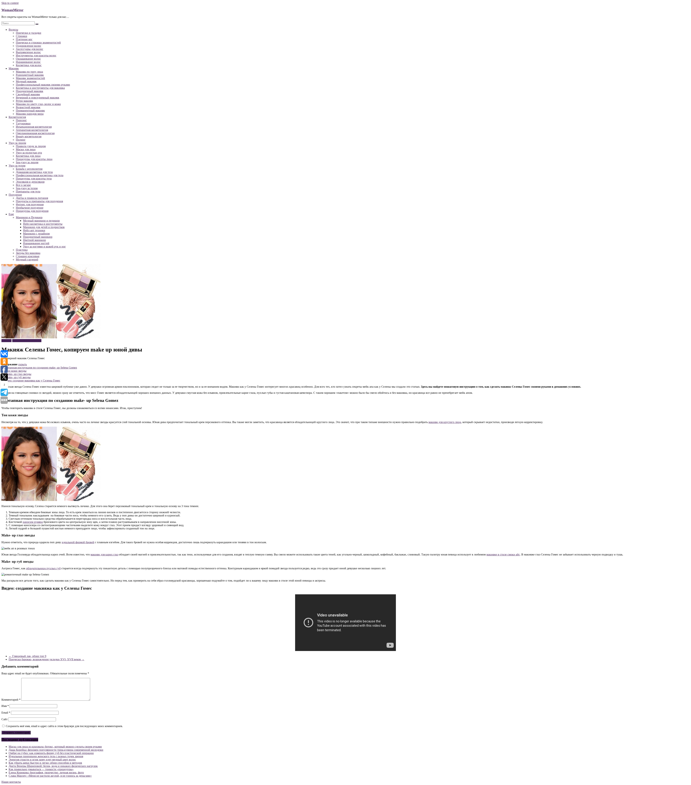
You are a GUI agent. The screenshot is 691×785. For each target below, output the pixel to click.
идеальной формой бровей (78, 542)
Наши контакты (11, 781)
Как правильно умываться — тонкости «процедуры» (41, 769)
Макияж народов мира (30, 113)
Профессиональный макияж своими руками (43, 84)
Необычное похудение (29, 207)
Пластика (22, 249)
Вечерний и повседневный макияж (37, 97)
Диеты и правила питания (32, 197)
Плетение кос (24, 39)
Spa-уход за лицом (27, 162)
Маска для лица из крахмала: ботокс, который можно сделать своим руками (55, 746)
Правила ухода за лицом (31, 146)
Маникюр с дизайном (36, 233)
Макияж (14, 68)
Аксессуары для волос (29, 49)
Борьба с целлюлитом (29, 168)
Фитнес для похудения (30, 204)
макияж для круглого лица (444, 422)
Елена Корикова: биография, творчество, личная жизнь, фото (46, 772)
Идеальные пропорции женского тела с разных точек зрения (46, 756)
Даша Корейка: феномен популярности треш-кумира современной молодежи (56, 749)
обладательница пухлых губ (43, 568)
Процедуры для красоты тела (34, 178)
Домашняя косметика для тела (34, 172)
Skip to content (10, 2)
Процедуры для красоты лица (34, 159)
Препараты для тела (28, 191)
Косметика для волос (29, 65)
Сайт (4, 719)
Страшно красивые (27, 256)
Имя (5, 705)
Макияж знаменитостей (30, 78)
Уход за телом (17, 165)
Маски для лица (25, 149)
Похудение (15, 194)
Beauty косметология (28, 136)
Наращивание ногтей (36, 243)
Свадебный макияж (28, 94)
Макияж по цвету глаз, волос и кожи (38, 104)
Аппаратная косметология (32, 129)
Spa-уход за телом (27, 188)
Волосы (13, 29)
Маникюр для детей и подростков (44, 227)
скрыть (22, 364)
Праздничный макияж (29, 91)
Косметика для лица (28, 155)
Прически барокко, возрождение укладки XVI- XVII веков (46, 659)
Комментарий (11, 699)
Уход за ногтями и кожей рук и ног (44, 246)
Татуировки (23, 123)
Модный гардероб (27, 259)
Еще (11, 214)
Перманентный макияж (30, 110)
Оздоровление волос (28, 45)
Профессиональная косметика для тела (39, 175)
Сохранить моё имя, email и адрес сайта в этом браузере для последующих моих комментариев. (64, 726)
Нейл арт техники (34, 230)
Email (5, 712)
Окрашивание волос (28, 58)
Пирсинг (21, 120)
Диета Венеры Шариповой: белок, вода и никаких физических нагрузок (53, 766)
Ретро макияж (24, 100)
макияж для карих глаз (104, 554)
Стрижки (21, 36)
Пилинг (21, 139)
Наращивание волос (28, 61)
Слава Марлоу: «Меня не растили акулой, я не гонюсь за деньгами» (50, 775)
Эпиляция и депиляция (30, 181)
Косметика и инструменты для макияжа (40, 87)
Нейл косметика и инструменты (42, 223)
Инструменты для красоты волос (36, 55)
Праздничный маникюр (37, 236)
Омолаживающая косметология (35, 133)
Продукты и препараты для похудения (39, 201)
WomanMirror (12, 10)
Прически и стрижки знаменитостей (38, 42)
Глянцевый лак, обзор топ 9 (27, 656)
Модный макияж (26, 81)
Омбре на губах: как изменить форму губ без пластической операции (51, 753)
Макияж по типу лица (29, 71)
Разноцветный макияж (30, 74)
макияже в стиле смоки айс (503, 554)
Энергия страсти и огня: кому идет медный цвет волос (42, 759)
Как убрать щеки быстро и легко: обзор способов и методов (45, 762)
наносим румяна (33, 521)
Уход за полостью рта (29, 152)
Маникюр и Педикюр (29, 217)
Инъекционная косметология (34, 126)
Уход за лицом (17, 142)
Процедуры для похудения (32, 210)
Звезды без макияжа (28, 253)
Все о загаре (23, 185)
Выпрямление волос (28, 52)
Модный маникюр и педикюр (41, 220)
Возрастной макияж (28, 107)
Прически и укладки (28, 32)
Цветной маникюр (34, 240)
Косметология (17, 117)
